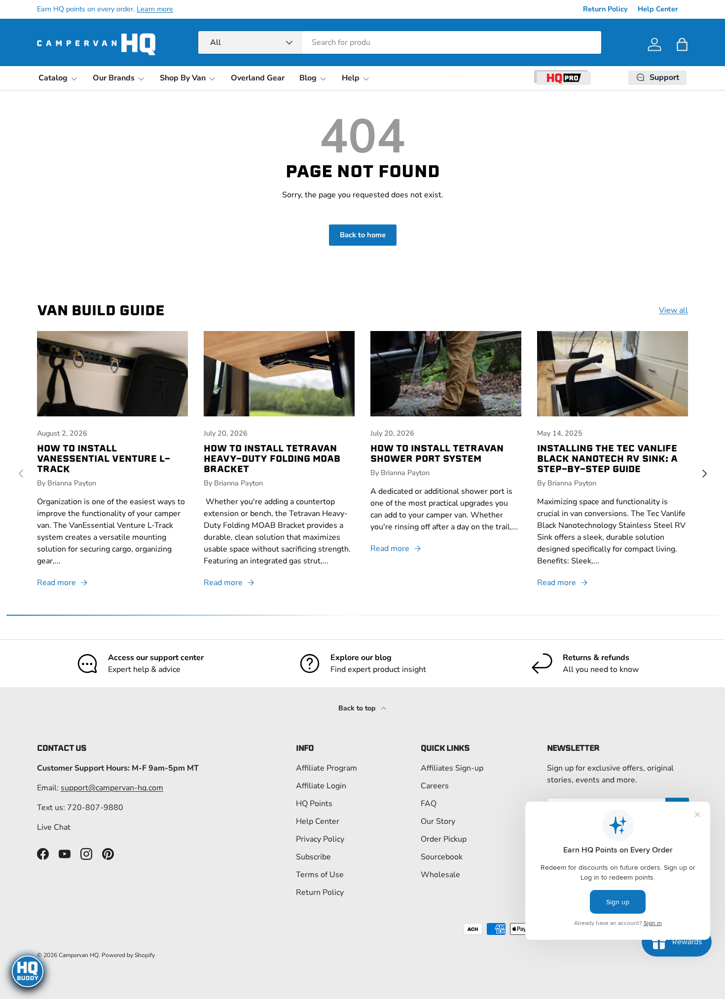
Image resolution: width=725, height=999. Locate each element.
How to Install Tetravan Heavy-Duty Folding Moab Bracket (272, 459)
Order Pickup (444, 839)
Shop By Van (183, 78)
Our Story (438, 821)
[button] (682, 44)
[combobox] (399, 42)
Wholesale (440, 874)
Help (351, 78)
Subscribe (313, 856)
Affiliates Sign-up (452, 768)
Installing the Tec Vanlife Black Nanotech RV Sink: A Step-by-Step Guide (607, 459)
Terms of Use (320, 874)
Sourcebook (442, 856)
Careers (435, 785)
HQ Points (314, 803)
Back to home (363, 235)
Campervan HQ (79, 955)
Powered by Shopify (128, 955)
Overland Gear (258, 78)
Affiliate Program (326, 768)
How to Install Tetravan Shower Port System (437, 453)
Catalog (53, 78)
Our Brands (114, 78)
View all (673, 310)
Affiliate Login (321, 785)
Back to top (357, 708)
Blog (308, 78)
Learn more (155, 9)
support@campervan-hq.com (112, 787)
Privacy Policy (320, 839)
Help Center (658, 9)
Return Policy (605, 9)
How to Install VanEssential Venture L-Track (103, 459)
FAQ (428, 803)
